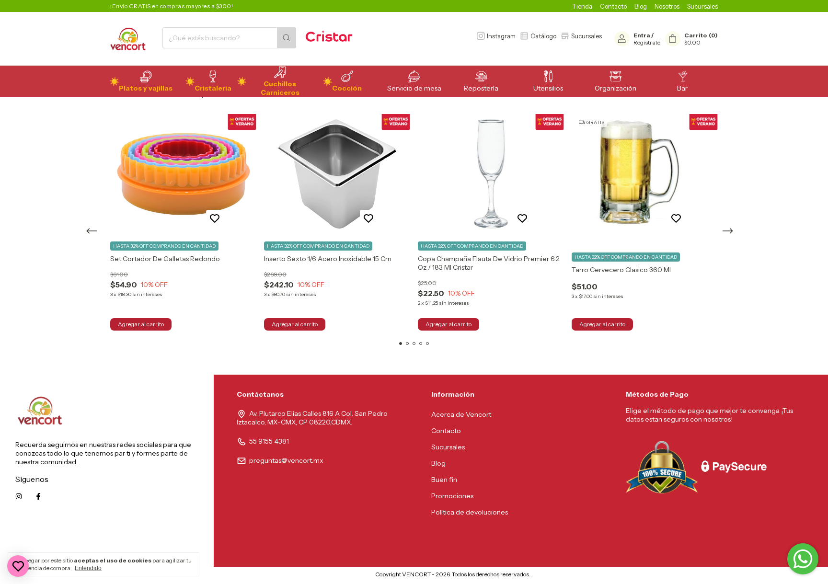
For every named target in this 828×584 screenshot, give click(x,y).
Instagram (501, 36)
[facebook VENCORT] (38, 496)
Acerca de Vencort (461, 414)
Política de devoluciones (469, 512)
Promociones (452, 496)
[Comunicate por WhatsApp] (802, 558)
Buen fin (444, 479)
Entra (641, 35)
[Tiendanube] (335, 576)
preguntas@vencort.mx (286, 460)
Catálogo (543, 36)
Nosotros (667, 6)
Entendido (88, 568)
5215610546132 (174, 539)
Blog (640, 6)
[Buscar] (286, 37)
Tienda (582, 6)
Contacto (613, 6)
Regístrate (646, 42)
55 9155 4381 (269, 441)
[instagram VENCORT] (18, 496)
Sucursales (702, 6)
